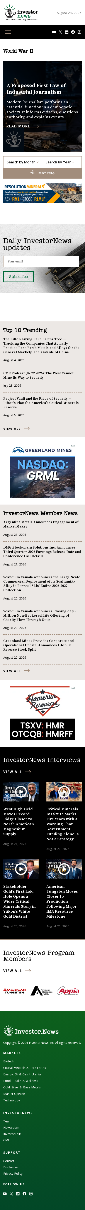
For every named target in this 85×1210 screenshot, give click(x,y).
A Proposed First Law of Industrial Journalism (36, 88)
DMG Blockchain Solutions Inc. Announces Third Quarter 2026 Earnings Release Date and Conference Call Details (42, 551)
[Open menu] (7, 32)
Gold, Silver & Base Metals (22, 1087)
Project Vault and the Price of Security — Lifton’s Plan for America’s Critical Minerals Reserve (41, 402)
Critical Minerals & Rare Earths (24, 1068)
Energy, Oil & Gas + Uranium (23, 1074)
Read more (18, 126)
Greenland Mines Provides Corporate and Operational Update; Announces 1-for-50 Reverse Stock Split (38, 645)
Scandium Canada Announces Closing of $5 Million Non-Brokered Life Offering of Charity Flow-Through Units (39, 615)
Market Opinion (14, 1094)
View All (12, 429)
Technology (11, 1100)
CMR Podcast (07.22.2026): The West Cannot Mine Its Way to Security (38, 375)
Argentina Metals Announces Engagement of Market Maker (40, 524)
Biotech (8, 1061)
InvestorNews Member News (40, 513)
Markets (45, 173)
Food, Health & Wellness (20, 1081)
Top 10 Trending (25, 330)
